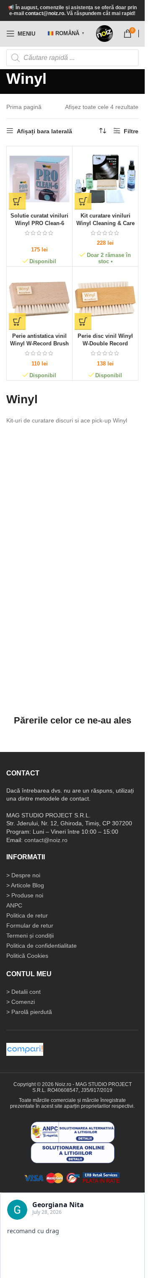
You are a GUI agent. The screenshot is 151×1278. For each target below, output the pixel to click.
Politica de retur (27, 915)
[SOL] (73, 1152)
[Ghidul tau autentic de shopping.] (24, 1048)
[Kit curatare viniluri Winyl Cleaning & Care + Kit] (105, 179)
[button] (17, 201)
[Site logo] (104, 33)
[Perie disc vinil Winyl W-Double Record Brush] (105, 299)
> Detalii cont (23, 991)
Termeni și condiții (30, 935)
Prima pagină (24, 107)
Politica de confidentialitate (41, 945)
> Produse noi (24, 895)
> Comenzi (20, 1001)
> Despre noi (23, 875)
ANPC (14, 905)
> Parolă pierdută (29, 1011)
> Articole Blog (25, 885)
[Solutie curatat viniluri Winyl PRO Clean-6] (39, 179)
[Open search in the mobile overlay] (72, 57)
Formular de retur (29, 925)
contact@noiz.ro (44, 13)
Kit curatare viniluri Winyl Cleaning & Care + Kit (105, 223)
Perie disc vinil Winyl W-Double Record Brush (105, 343)
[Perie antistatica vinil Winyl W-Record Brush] (39, 299)
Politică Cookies (27, 955)
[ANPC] (73, 1131)
